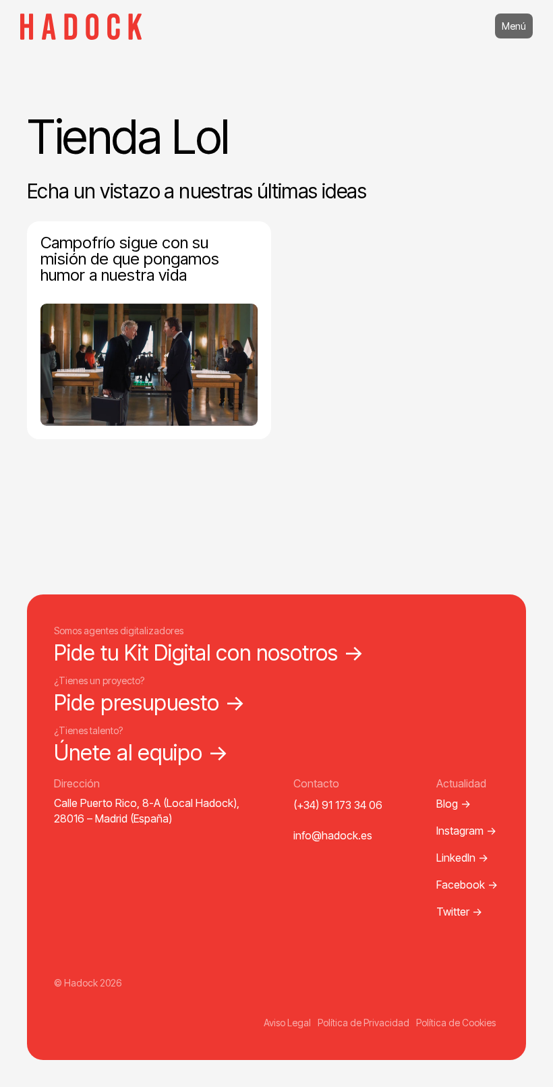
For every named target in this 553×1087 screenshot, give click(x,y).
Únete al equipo (141, 753)
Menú (514, 26)
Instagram (466, 830)
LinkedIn (462, 857)
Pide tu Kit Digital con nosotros (209, 653)
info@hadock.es (332, 835)
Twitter (459, 911)
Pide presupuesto (149, 703)
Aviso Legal (287, 1022)
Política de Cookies (456, 1022)
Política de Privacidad (363, 1022)
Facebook (467, 884)
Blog (453, 803)
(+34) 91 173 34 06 (337, 805)
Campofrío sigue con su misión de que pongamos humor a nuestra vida (129, 259)
